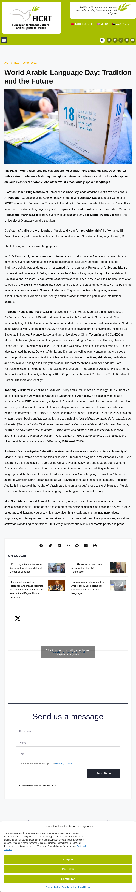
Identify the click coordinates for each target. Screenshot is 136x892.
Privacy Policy (63, 763)
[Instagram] (120, 40)
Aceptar (68, 859)
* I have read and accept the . (46, 763)
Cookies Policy (53, 887)
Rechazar (68, 869)
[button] (4, 40)
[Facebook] (115, 40)
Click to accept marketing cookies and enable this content (68, 652)
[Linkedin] (126, 40)
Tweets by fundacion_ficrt (68, 652)
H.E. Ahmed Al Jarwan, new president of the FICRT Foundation (86, 568)
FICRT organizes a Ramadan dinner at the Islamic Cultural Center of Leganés (26, 568)
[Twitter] (109, 40)
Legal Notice (84, 887)
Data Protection (69, 887)
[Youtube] (132, 40)
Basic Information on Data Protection (39, 785)
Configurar (68, 879)
